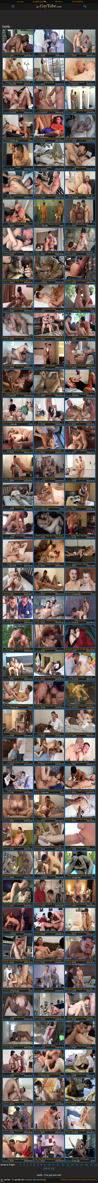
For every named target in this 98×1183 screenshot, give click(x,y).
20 (96, 1164)
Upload (84, 1180)
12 (58, 1164)
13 (63, 1164)
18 (86, 1164)
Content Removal (75, 1180)
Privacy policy (92, 1180)
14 (67, 1164)
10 (48, 1164)
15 (72, 1164)
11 (53, 1164)
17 (81, 1164)
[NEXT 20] (49, 1168)
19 (91, 1164)
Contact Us (64, 1180)
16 (77, 1164)
